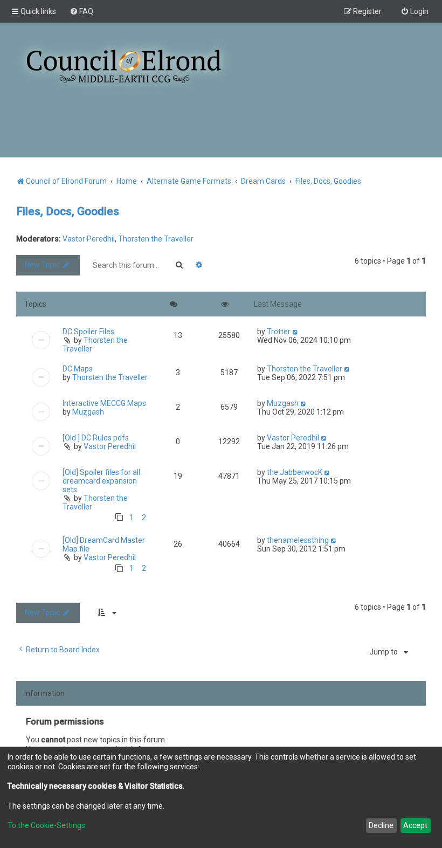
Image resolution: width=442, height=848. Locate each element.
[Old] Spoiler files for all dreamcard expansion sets (101, 481)
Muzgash (88, 412)
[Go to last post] (295, 331)
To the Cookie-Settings (46, 825)
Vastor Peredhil (89, 239)
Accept (415, 825)
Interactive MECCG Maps (104, 403)
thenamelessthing (298, 540)
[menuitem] (81, 11)
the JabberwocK (294, 472)
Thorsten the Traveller (156, 239)
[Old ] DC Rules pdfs (96, 437)
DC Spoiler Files (88, 331)
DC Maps (78, 368)
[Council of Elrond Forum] (124, 66)
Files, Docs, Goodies (67, 211)
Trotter (279, 331)
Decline (381, 825)
